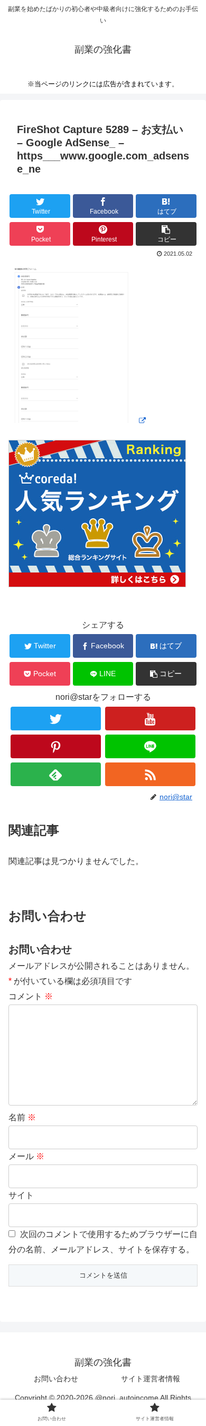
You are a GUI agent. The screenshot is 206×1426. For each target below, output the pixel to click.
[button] (166, 234)
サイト (21, 1195)
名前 (22, 1117)
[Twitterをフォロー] (56, 718)
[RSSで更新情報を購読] (150, 774)
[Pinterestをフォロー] (56, 746)
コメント (30, 996)
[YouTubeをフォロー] (150, 718)
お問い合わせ (56, 1378)
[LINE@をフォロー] (150, 746)
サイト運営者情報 (150, 1378)
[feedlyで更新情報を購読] (56, 774)
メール (26, 1156)
